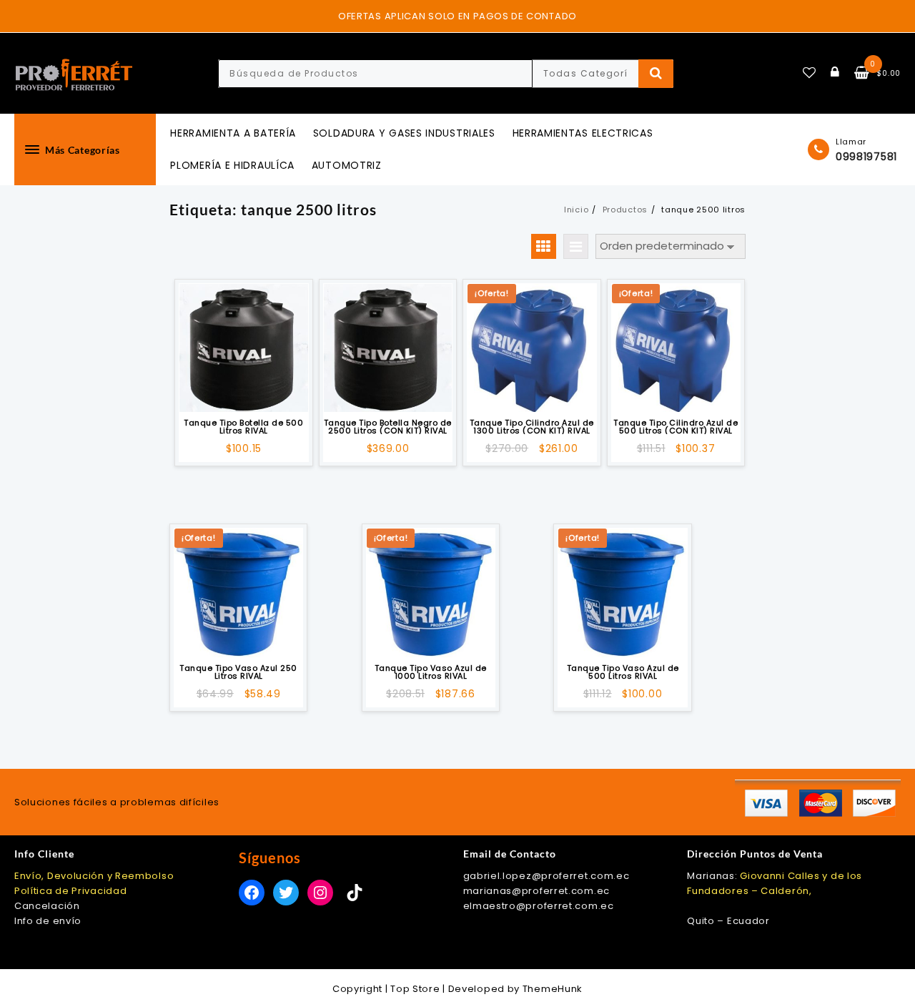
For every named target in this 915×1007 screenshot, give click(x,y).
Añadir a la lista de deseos (243, 392)
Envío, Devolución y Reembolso (94, 876)
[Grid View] (543, 246)
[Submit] (655, 73)
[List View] (575, 246)
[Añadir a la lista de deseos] (243, 348)
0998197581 (866, 156)
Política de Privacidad (70, 891)
